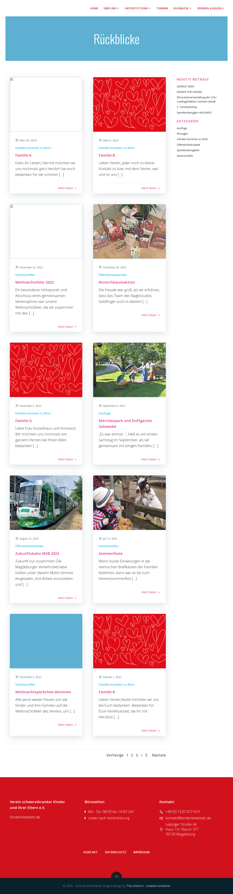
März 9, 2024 (110, 140)
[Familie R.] (129, 640)
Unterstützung (136, 8)
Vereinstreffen (25, 275)
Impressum (141, 852)
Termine (162, 8)
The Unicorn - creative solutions (148, 886)
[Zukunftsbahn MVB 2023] (46, 502)
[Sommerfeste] (129, 502)
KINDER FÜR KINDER (189, 92)
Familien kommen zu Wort (33, 148)
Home (94, 8)
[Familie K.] (46, 104)
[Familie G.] (46, 369)
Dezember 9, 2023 (30, 405)
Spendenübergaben (188, 150)
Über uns (110, 8)
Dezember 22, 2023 (31, 267)
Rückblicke (181, 8)
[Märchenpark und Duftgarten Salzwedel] (129, 369)
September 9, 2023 (114, 405)
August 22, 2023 (29, 538)
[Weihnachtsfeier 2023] (46, 231)
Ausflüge (105, 413)
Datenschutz (115, 852)
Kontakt (91, 852)
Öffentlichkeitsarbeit (113, 275)
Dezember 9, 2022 (30, 677)
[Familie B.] (129, 104)
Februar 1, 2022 (112, 677)
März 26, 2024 (27, 140)
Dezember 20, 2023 (114, 267)
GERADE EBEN (185, 86)
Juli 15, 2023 (110, 538)
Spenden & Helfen (209, 8)
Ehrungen (182, 133)
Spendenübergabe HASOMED (194, 112)
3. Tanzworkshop (187, 107)
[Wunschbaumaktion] (129, 231)
